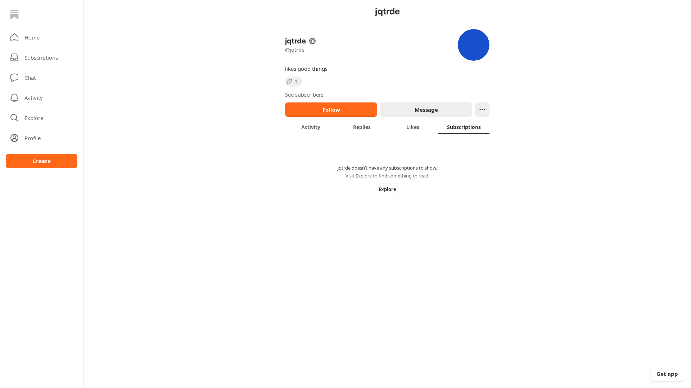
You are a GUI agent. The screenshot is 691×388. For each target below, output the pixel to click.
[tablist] (387, 127)
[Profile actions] (482, 109)
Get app (667, 373)
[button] (41, 37)
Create (41, 161)
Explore (387, 189)
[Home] (14, 14)
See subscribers (304, 94)
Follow (331, 109)
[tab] (310, 127)
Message (426, 109)
